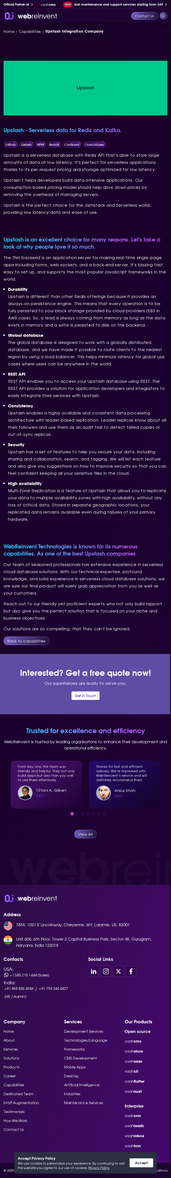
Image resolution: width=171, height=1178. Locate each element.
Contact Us (141, 16)
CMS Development (80, 1058)
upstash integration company (74, 31)
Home (9, 31)
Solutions (11, 1058)
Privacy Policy (97, 1168)
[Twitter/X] (118, 971)
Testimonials (14, 1111)
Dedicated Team (18, 1093)
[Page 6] (93, 814)
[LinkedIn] (93, 971)
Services (11, 1049)
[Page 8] (104, 814)
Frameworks (74, 1049)
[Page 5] (88, 814)
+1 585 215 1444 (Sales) (29, 975)
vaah (133, 1041)
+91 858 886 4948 (18, 988)
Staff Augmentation (21, 1102)
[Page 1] (67, 814)
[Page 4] (83, 814)
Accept (139, 1163)
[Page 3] (77, 814)
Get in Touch (85, 695)
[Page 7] (99, 814)
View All (85, 834)
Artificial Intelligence (82, 1084)
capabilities (30, 31)
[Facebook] (131, 971)
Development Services (83, 1031)
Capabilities (14, 1084)
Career (10, 1075)
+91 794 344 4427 (53, 988)
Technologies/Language (85, 1040)
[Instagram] (106, 971)
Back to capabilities (26, 640)
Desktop (71, 1075)
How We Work (15, 1120)
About (9, 1040)
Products (12, 1067)
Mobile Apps (75, 1067)
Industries (72, 1093)
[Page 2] (72, 814)
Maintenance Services (83, 1102)
